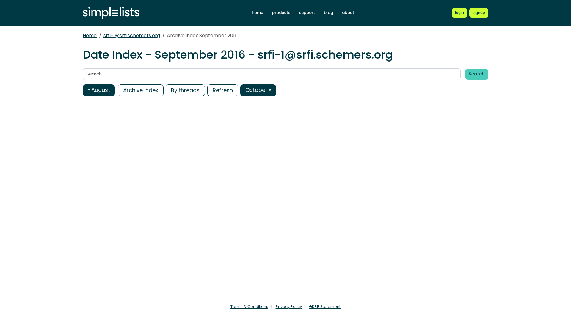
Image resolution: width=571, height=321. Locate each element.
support (307, 12)
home (257, 12)
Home (90, 35)
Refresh (223, 90)
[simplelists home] (111, 13)
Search (477, 74)
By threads (185, 90)
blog (328, 12)
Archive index (140, 90)
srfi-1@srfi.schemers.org (131, 35)
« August (98, 90)
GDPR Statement (325, 306)
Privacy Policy (289, 306)
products (281, 12)
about (348, 12)
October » (258, 90)
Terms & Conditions (249, 306)
